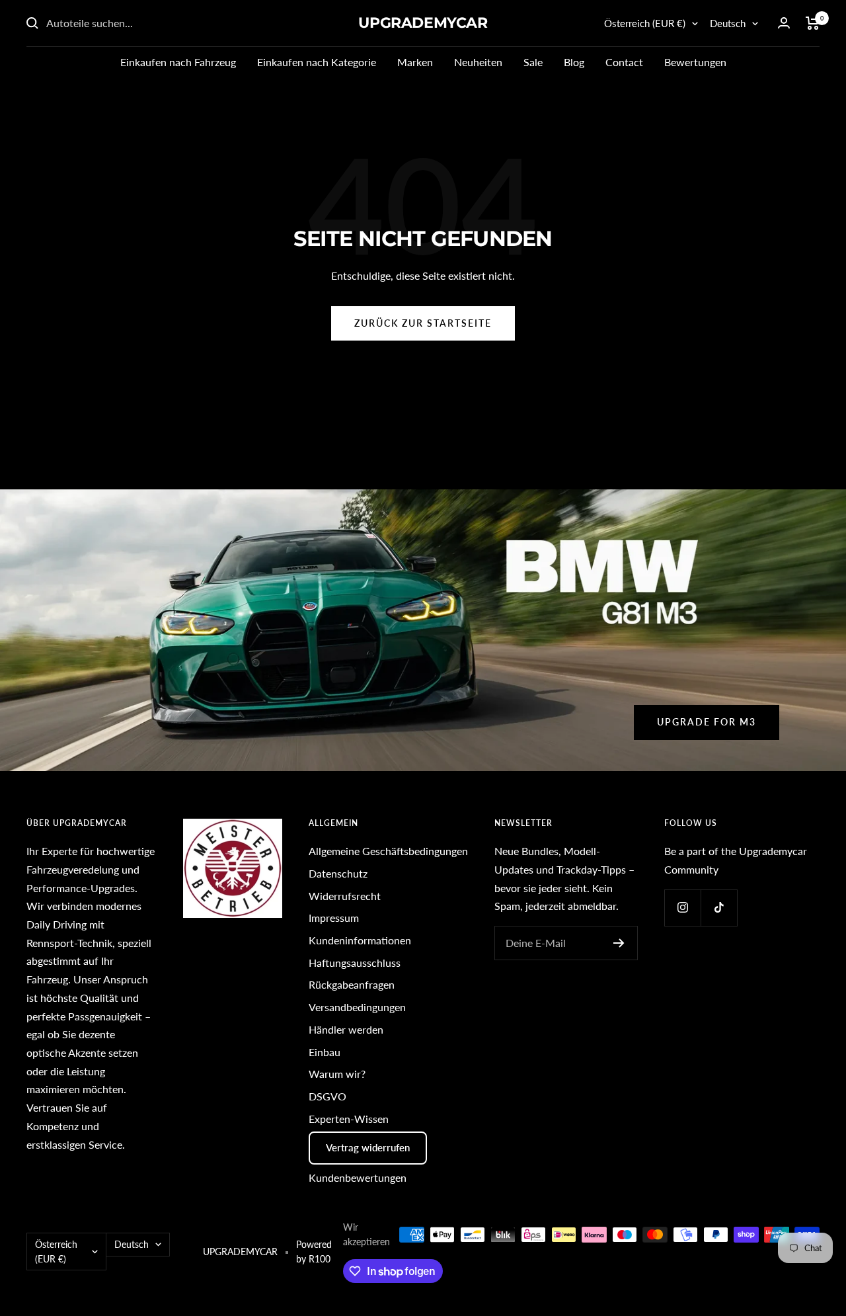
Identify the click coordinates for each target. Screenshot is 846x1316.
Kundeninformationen (360, 940)
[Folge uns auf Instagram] (682, 907)
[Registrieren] (619, 943)
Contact (624, 62)
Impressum (334, 917)
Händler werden (346, 1029)
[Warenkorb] (813, 23)
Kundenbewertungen (357, 1177)
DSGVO (327, 1096)
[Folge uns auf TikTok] (719, 907)
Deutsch (728, 23)
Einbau (324, 1052)
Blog (574, 62)
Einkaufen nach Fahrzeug (178, 62)
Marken (415, 62)
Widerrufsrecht (345, 895)
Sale (533, 62)
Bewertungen (695, 62)
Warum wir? (337, 1073)
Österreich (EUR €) (644, 23)
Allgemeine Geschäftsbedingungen (388, 850)
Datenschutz (338, 873)
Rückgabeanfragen (352, 984)
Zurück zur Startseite (423, 323)
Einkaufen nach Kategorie (316, 62)
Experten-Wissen (349, 1118)
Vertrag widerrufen (368, 1147)
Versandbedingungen (357, 1007)
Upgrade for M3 (706, 721)
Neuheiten (478, 62)
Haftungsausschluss (355, 962)
